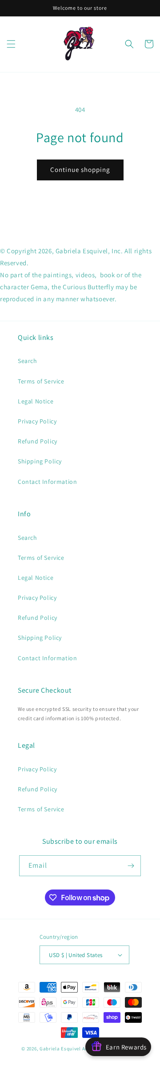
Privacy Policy (37, 421)
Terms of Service (41, 381)
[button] (11, 44)
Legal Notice (35, 401)
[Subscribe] (130, 865)
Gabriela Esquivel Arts (66, 1048)
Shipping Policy (40, 461)
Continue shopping (80, 169)
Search (27, 361)
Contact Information (47, 482)
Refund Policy (37, 441)
